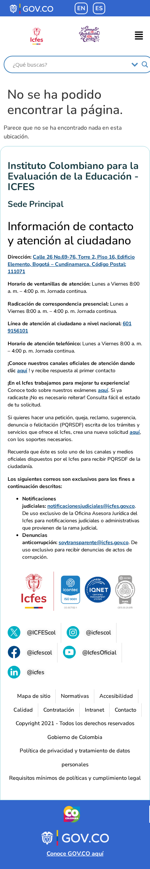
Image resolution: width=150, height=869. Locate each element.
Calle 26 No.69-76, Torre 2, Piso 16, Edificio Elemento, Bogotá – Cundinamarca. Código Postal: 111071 (71, 264)
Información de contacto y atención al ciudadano (71, 234)
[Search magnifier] (145, 64)
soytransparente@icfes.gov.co (94, 542)
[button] (139, 36)
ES (99, 8)
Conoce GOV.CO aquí (75, 854)
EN (81, 8)
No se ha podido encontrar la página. (65, 102)
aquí (22, 370)
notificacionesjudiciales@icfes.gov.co (91, 506)
